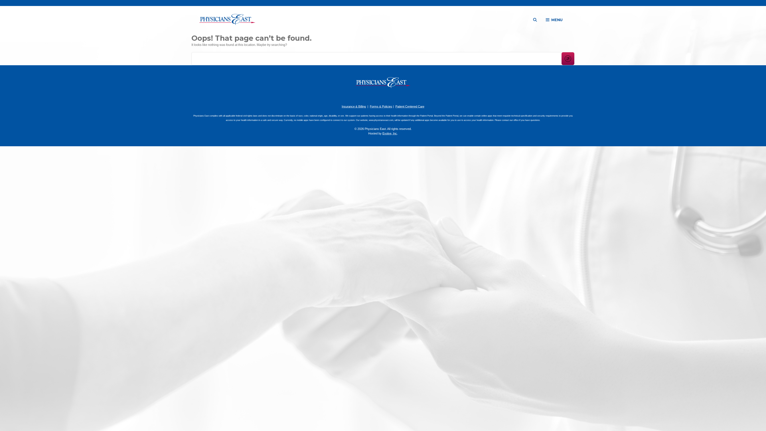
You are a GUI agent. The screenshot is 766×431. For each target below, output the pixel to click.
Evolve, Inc (389, 133)
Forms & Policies (381, 106)
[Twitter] (395, 96)
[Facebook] (371, 96)
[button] (554, 20)
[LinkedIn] (389, 96)
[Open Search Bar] (535, 20)
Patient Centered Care (409, 106)
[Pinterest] (377, 96)
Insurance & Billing (354, 106)
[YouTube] (383, 96)
